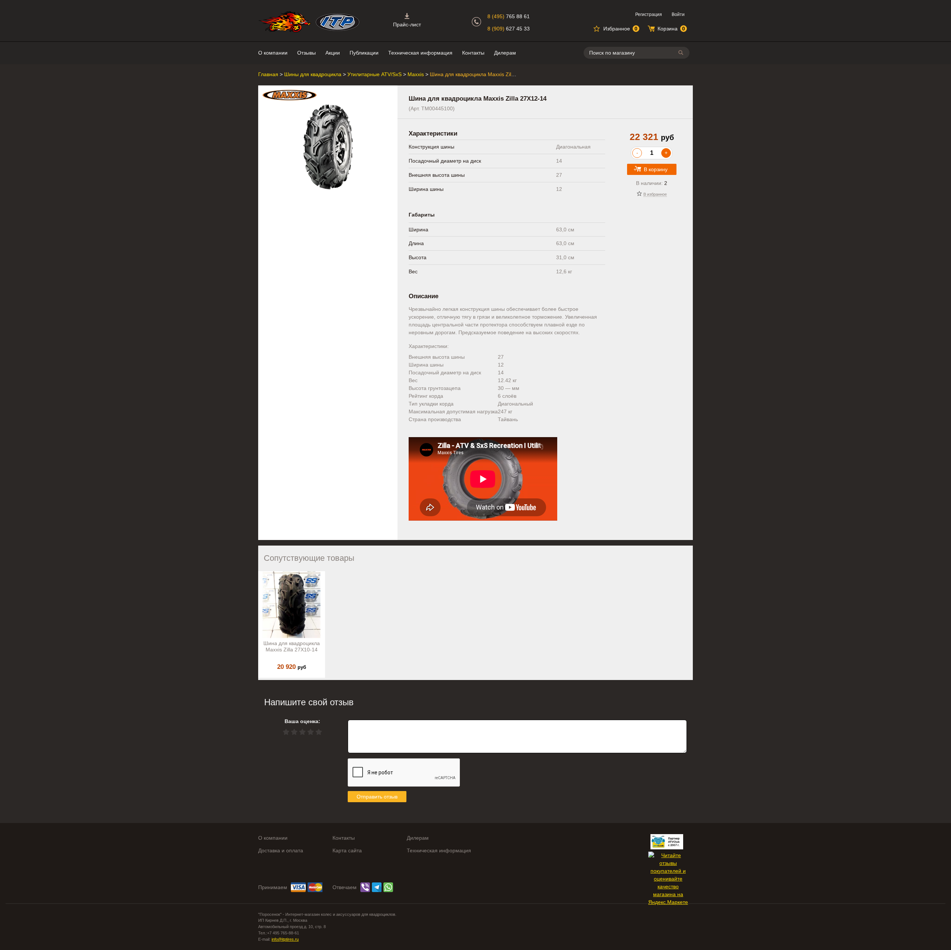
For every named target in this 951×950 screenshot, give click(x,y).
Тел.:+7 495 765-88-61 (278, 933)
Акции (332, 53)
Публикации (364, 53)
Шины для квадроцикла (312, 74)
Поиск (682, 52)
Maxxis (416, 74)
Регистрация (648, 14)
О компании (273, 53)
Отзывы (306, 53)
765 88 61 (508, 16)
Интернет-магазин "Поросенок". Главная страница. (284, 21)
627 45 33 (508, 29)
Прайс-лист (407, 24)
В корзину (656, 169)
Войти (678, 14)
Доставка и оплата (280, 850)
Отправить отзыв (377, 797)
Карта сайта (347, 850)
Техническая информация (420, 53)
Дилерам (505, 53)
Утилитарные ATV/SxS (374, 74)
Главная (268, 74)
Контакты (473, 53)
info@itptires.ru (285, 939)
